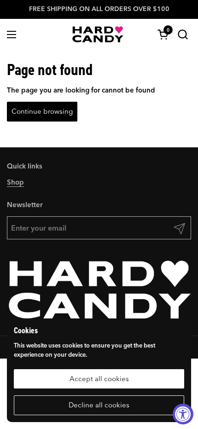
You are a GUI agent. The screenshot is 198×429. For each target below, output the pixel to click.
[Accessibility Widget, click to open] (183, 414)
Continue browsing (42, 111)
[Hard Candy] (98, 34)
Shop (15, 182)
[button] (182, 34)
